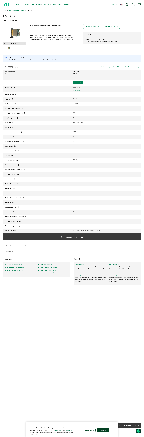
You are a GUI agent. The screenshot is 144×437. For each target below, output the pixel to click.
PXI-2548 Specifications (45, 273)
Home (5, 10)
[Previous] (5, 48)
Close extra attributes (69, 237)
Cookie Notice (70, 430)
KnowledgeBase (79, 275)
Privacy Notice (58, 430)
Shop (10, 10)
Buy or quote (77, 82)
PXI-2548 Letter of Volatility (46, 270)
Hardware (16, 10)
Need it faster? (76, 90)
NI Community (113, 264)
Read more (33, 43)
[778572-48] (9, 48)
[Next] (24, 48)
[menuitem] (17, 5)
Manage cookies (89, 430)
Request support (79, 264)
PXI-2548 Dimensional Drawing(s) (47, 267)
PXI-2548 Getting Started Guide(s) (14, 267)
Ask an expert (132, 67)
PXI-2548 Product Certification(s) (14, 270)
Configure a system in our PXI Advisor (112, 67)
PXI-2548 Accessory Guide (12, 273)
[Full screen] (24, 40)
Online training (113, 275)
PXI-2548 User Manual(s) (45, 264)
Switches (23, 10)
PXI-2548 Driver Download (12, 264)
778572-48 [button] (40, 20)
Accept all (103, 430)
